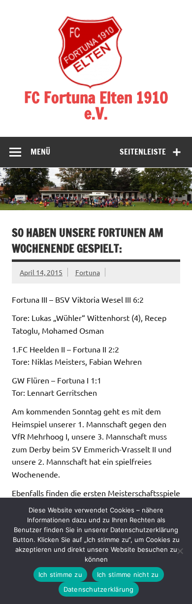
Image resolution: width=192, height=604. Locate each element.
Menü (40, 151)
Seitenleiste (143, 151)
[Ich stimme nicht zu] (180, 551)
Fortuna (87, 272)
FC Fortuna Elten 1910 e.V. (96, 105)
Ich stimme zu (60, 574)
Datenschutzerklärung (99, 589)
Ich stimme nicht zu (128, 574)
